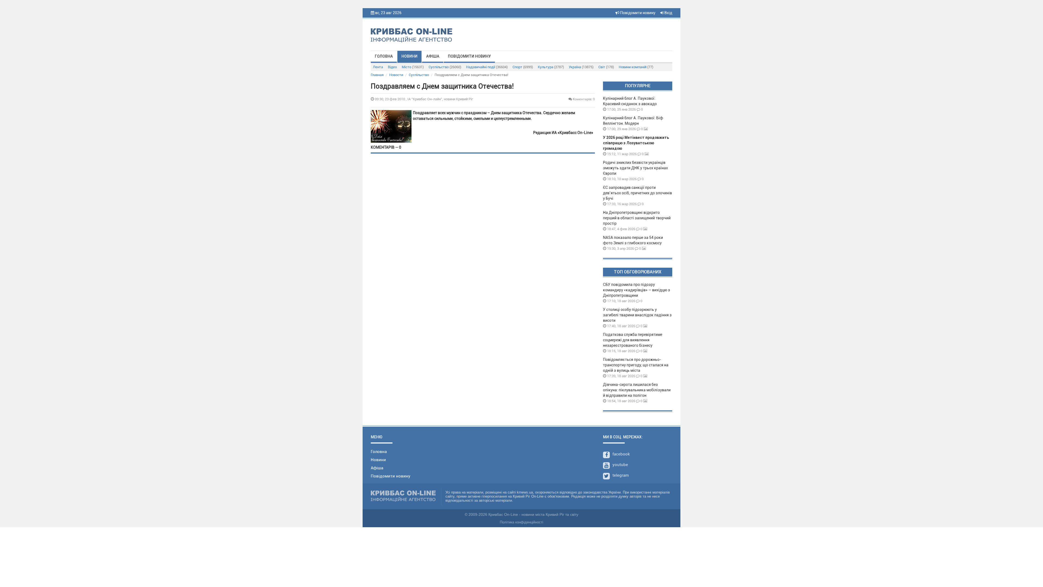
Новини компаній (636, 67)
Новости (396, 75)
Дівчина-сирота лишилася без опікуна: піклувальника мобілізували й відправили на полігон (637, 390)
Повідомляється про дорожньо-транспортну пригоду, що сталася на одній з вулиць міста (635, 365)
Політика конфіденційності (521, 522)
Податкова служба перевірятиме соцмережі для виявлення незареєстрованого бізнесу (632, 340)
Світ (606, 67)
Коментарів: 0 (583, 99)
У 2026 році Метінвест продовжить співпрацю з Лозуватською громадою (636, 143)
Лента (378, 67)
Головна (384, 56)
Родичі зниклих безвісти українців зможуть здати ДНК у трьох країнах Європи (635, 168)
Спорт (523, 67)
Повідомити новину (637, 13)
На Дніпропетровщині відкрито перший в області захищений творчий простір (637, 218)
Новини (409, 56)
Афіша (432, 56)
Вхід (668, 13)
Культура (551, 67)
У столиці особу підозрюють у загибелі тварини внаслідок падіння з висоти (637, 315)
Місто (413, 67)
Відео (392, 67)
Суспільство (445, 67)
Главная (377, 75)
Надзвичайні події (487, 67)
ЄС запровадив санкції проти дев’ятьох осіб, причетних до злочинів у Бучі (637, 193)
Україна (581, 67)
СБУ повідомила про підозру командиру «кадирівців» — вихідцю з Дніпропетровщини (636, 290)
